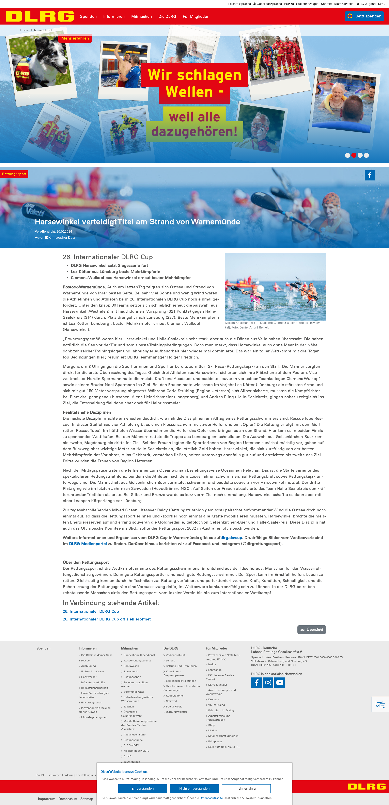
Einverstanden (143, 788)
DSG (381, 4)
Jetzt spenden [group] (369, 16)
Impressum (46, 799)
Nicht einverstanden (194, 788)
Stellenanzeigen (307, 4)
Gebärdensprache (269, 4)
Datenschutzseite (211, 798)
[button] (29, 98)
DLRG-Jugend (366, 4)
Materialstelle (343, 4)
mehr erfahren (246, 788)
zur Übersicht (311, 629)
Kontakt (326, 4)
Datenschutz (68, 799)
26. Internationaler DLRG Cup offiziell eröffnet (107, 619)
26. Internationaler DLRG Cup (91, 611)
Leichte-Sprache (239, 4)
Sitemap (86, 799)
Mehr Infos (71, 90)
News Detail (43, 30)
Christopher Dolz (62, 237)
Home (25, 30)
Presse (289, 4)
